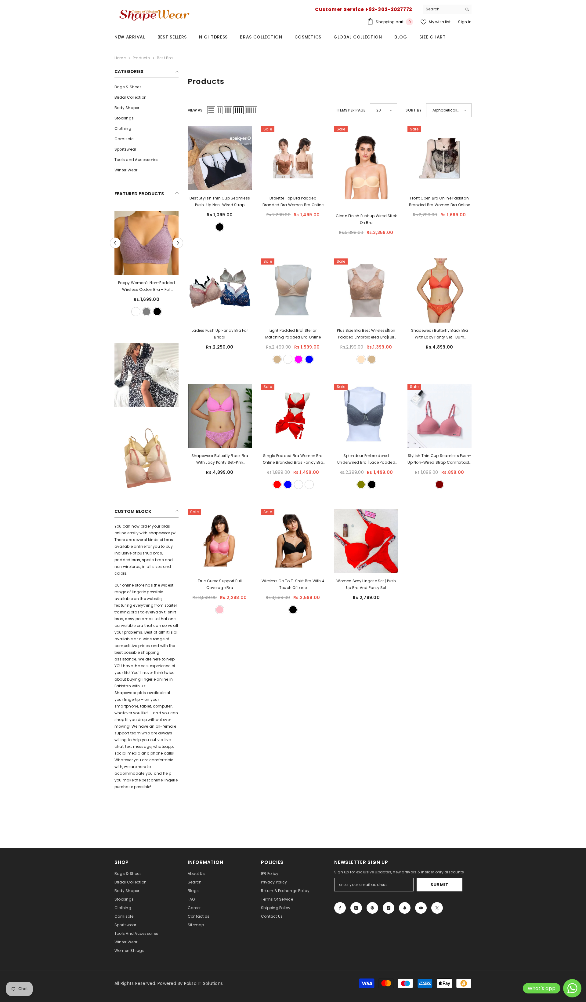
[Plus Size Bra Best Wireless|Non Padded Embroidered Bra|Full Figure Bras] (366, 290)
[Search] (447, 9)
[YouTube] (421, 908)
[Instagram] (356, 908)
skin (141, 311)
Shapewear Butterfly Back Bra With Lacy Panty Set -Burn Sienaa (439, 334)
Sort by (413, 110)
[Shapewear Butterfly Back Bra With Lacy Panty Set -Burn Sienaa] (439, 290)
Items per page (351, 110)
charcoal (287, 359)
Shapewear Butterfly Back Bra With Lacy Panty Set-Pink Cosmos (219, 459)
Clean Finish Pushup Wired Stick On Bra (366, 219)
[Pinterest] (372, 908)
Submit (439, 885)
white (120, 311)
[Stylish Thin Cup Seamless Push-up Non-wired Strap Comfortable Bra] (439, 416)
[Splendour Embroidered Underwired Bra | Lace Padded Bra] (366, 416)
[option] (136, 264)
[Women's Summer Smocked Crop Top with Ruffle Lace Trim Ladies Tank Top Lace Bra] (136, 243)
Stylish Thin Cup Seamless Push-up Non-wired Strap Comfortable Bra (439, 459)
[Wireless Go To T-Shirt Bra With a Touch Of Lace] (293, 541)
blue (309, 359)
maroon (439, 484)
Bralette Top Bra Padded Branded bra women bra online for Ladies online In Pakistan (293, 202)
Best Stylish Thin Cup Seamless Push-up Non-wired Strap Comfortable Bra (220, 202)
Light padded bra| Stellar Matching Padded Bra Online (293, 334)
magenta (298, 359)
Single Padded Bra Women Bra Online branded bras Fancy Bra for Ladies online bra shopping (293, 459)
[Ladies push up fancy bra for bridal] (220, 290)
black (131, 311)
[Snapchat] (405, 908)
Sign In (465, 21)
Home (120, 57)
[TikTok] (388, 908)
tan (277, 359)
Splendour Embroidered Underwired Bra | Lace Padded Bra (366, 459)
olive (361, 484)
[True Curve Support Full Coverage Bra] (220, 541)
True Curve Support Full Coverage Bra (220, 584)
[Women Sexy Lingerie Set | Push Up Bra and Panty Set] (366, 541)
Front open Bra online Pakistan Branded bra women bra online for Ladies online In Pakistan (439, 202)
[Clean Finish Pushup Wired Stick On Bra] (366, 167)
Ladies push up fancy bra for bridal (220, 334)
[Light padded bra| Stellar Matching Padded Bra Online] (293, 290)
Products (141, 57)
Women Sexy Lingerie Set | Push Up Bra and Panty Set (366, 584)
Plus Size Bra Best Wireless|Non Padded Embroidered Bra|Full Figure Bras (366, 334)
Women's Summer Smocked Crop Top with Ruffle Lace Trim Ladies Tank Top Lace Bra (136, 286)
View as (195, 110)
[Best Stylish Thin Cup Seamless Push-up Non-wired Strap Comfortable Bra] (220, 158)
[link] (146, 375)
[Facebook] (340, 908)
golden (309, 484)
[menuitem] (146, 87)
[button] (177, 243)
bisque (361, 359)
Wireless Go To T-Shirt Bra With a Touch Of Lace (293, 584)
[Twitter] (437, 908)
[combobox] (442, 9)
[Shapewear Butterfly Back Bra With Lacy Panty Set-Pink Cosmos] (220, 416)
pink (219, 609)
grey (152, 311)
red (277, 484)
